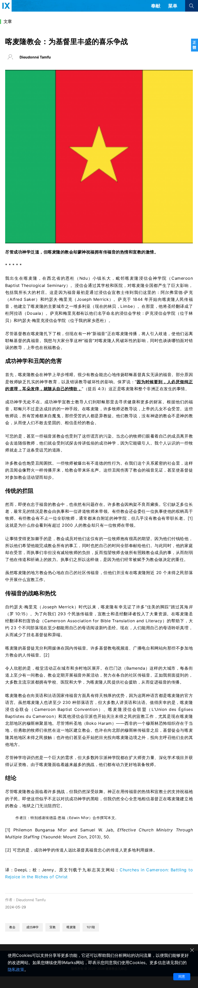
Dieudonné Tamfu (31, 900)
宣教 (53, 927)
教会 (12, 927)
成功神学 (32, 927)
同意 (181, 976)
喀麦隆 (71, 927)
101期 (91, 927)
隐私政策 (16, 969)
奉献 (155, 5)
